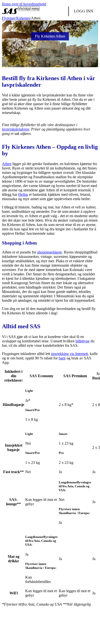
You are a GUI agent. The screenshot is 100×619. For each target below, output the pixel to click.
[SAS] (10, 11)
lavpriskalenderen (15, 129)
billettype (82, 341)
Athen (6, 164)
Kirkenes (23, 18)
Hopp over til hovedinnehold (24, 4)
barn (62, 358)
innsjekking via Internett (69, 354)
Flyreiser (8, 18)
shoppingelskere (49, 252)
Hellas (23, 194)
